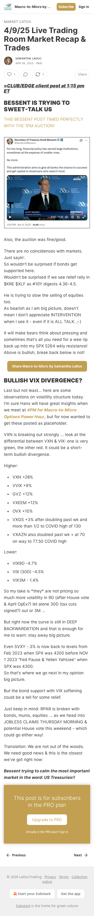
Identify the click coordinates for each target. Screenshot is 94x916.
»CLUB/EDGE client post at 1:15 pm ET (44, 88)
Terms (64, 876)
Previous (19, 855)
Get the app (71, 893)
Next (78, 855)
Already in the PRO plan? (47, 832)
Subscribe (66, 7)
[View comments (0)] (25, 74)
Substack (23, 905)
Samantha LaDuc (28, 58)
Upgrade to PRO (47, 819)
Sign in (84, 7)
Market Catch (17, 22)
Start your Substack (34, 893)
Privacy (50, 876)
